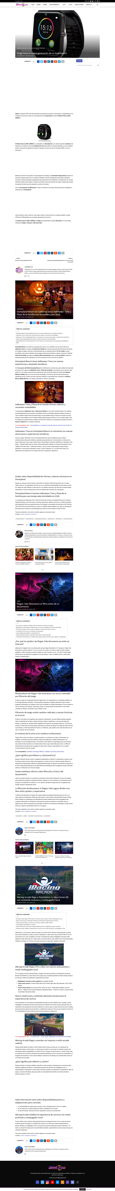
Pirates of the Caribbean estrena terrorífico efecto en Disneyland (62, 563)
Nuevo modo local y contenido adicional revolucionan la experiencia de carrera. (37, 920)
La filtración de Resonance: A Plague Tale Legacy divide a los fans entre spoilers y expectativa (41, 637)
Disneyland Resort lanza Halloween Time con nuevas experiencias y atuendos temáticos (39, 333)
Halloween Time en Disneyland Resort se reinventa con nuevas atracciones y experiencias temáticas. (42, 337)
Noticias (18, 50)
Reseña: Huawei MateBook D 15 (23, 260)
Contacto (88, 5)
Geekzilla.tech (21, 55)
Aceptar (82, 1189)
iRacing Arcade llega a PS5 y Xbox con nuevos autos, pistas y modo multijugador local (39, 919)
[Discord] (97, 1)
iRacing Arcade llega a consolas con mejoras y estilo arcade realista (34, 922)
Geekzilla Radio (79, 5)
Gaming (45, 5)
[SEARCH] (98, 65)
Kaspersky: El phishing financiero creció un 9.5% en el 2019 (60, 261)
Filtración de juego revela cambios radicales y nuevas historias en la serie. (36, 629)
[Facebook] (37, 1182)
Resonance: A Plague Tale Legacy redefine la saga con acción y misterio (63, 856)
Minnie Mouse (59, 518)
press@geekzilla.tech (61, 1177)
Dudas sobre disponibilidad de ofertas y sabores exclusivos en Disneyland (35, 339)
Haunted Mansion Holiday (40, 518)
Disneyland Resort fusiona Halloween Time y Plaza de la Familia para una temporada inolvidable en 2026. (42, 341)
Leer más (89, 1189)
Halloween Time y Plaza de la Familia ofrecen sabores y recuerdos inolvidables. (37, 335)
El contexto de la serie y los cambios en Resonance (29, 631)
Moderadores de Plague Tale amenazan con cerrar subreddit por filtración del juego (38, 627)
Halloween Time (29, 518)
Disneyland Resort (20, 518)
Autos (70, 5)
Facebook (34, 514)
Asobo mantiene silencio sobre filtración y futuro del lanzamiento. (33, 635)
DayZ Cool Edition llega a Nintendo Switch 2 (23, 856)
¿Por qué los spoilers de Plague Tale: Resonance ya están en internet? (34, 625)
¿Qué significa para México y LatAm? (26, 924)
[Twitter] (42, 1182)
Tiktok (22, 514)
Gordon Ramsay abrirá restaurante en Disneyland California (43, 563)
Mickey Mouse (51, 518)
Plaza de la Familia (68, 518)
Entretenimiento (54, 5)
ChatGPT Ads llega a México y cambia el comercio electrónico (45, 751)
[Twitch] (67, 1182)
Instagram (27, 514)
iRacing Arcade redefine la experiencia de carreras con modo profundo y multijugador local (40, 928)
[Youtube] (52, 1182)
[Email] (57, 1182)
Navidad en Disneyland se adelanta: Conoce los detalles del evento (23, 563)
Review (38, 5)
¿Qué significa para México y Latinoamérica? (28, 633)
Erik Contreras (21, 317)
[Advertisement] (44, 78)
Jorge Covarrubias (22, 609)
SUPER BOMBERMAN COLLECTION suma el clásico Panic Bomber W (44, 856)
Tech (64, 5)
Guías (32, 5)
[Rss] (62, 1182)
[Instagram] (47, 1182)
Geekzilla (19, 48)
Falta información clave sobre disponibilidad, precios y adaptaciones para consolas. (38, 926)
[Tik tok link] (99, 1)
